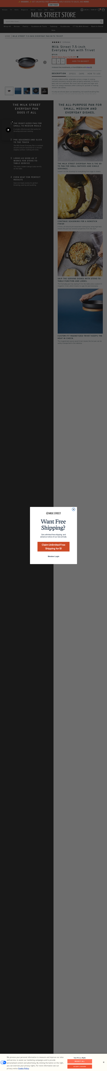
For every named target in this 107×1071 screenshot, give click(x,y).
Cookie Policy (23, 1068)
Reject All (80, 1061)
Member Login (53, 556)
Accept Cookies (79, 1066)
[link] (53, 532)
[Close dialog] (73, 509)
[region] (53, 1062)
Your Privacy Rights (80, 1057)
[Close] (103, 1062)
